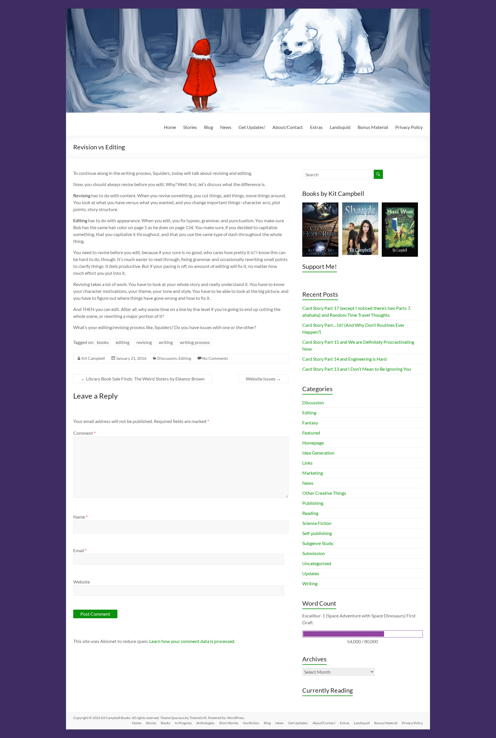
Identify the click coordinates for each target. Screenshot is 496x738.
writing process (195, 342)
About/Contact (287, 127)
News (225, 127)
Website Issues (263, 378)
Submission (313, 553)
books (103, 342)
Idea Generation (318, 452)
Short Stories (228, 723)
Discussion (167, 358)
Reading (310, 513)
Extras (316, 127)
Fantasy (310, 422)
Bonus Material (373, 127)
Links (307, 462)
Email (80, 550)
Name (80, 516)
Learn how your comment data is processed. (192, 641)
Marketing (312, 473)
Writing (309, 583)
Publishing (312, 503)
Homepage (313, 442)
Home (170, 127)
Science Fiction (317, 523)
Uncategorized (316, 563)
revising (144, 342)
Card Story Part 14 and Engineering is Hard (344, 359)
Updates (310, 573)
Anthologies (205, 723)
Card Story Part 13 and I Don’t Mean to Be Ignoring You (356, 369)
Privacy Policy (409, 127)
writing (166, 342)
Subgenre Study (317, 543)
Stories (190, 127)
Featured (311, 432)
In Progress (183, 723)
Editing (185, 358)
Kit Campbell (93, 358)
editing (122, 342)
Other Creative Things (324, 493)
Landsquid (340, 127)
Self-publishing (317, 533)
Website (81, 581)
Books (165, 723)
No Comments (215, 358)
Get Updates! (252, 127)
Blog (208, 127)
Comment (84, 433)
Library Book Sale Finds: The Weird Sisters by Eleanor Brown (143, 378)
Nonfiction (251, 723)
